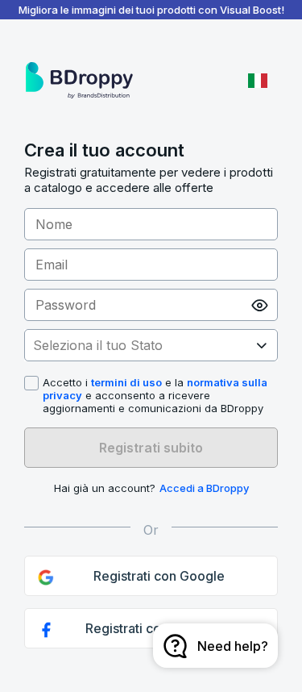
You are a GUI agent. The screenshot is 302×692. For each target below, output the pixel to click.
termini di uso (126, 382)
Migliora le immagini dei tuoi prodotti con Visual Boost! (151, 9)
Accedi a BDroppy (204, 487)
